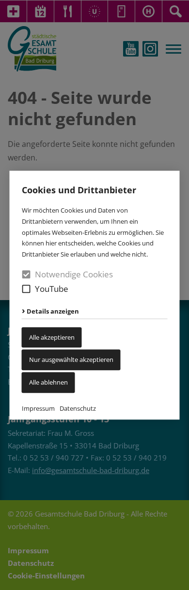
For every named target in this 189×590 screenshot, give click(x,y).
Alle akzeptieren (52, 337)
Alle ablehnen (48, 382)
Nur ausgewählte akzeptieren (71, 360)
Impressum (38, 408)
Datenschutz (78, 408)
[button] (26, 288)
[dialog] (94, 295)
